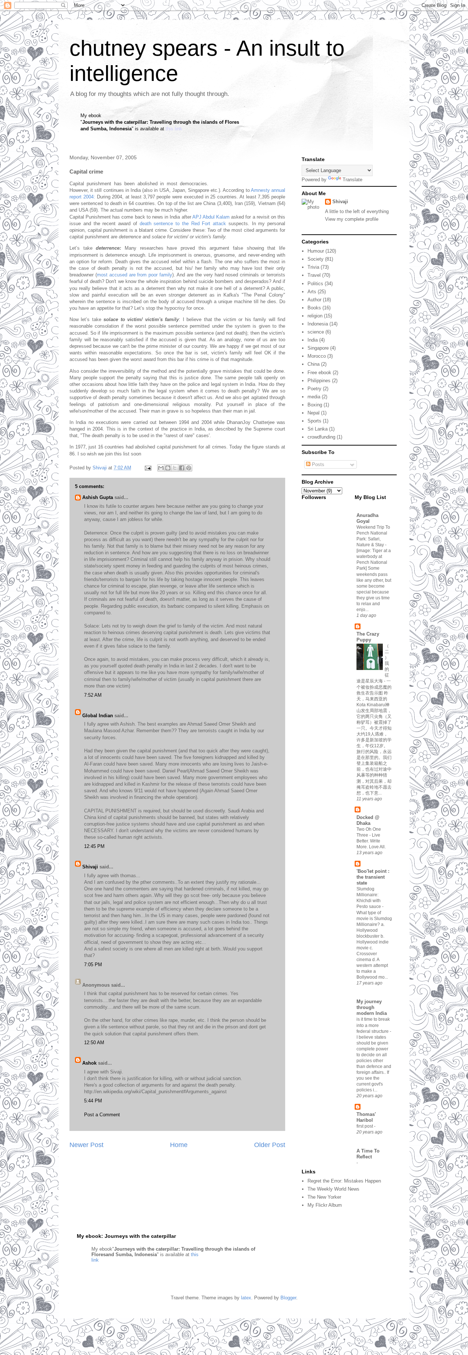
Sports (314, 421)
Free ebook (319, 372)
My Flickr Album (324, 1205)
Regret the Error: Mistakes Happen (344, 1181)
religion (314, 316)
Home (179, 1145)
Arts (311, 291)
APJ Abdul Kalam (211, 217)
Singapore (318, 348)
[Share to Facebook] (181, 468)
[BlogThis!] (167, 468)
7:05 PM (93, 964)
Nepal (313, 413)
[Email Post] (147, 467)
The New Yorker (324, 1197)
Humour (315, 251)
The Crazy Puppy (367, 637)
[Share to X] (174, 468)
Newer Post (86, 1145)
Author (314, 299)
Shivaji (90, 867)
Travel (314, 275)
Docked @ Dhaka (368, 820)
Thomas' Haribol (366, 1117)
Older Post (269, 1145)
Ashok (89, 1063)
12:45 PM (94, 846)
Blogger (288, 1297)
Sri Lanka (317, 429)
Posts (317, 464)
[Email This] (161, 468)
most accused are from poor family (134, 275)
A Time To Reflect (368, 1153)
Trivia (313, 267)
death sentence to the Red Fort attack (184, 223)
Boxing (314, 404)
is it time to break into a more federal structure (373, 1025)
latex (246, 1297)
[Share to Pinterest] (188, 468)
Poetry (314, 388)
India (312, 340)
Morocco (316, 356)
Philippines (319, 380)
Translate (352, 179)
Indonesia (317, 324)
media (313, 396)
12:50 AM (94, 1042)
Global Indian (97, 715)
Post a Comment (102, 1114)
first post (365, 1126)
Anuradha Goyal (367, 518)
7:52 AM (93, 695)
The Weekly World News (333, 1189)
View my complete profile (351, 219)
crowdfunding (321, 437)
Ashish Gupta (97, 497)
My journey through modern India (371, 1007)
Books (314, 307)
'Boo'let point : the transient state (372, 877)
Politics (315, 283)
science (315, 332)
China (313, 364)
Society (315, 259)
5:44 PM (93, 1100)
